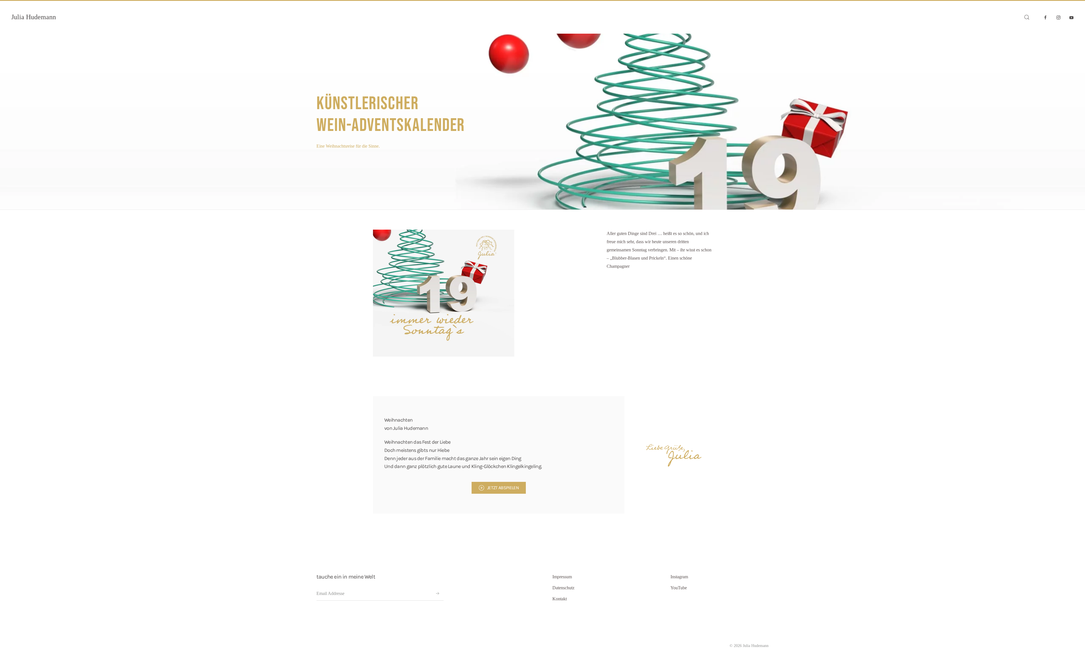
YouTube (678, 587)
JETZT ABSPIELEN (503, 487)
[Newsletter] (438, 593)
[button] (1027, 17)
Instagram (679, 576)
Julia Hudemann (33, 17)
